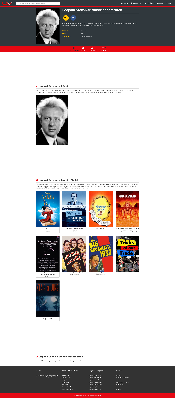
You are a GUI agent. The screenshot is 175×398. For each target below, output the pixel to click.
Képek (83, 49)
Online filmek (66, 375)
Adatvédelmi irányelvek (123, 377)
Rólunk (118, 375)
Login (169, 3)
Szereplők (65, 384)
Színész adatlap (74, 50)
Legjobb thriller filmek (95, 389)
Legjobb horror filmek (95, 384)
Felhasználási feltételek (122, 382)
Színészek (150, 3)
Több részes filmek (67, 389)
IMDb (65, 17)
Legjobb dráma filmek (95, 380)
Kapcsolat (118, 387)
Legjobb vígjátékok (94, 387)
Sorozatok (137, 3)
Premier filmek (66, 387)
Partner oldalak (120, 380)
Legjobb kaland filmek (95, 382)
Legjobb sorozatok (68, 380)
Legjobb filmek (66, 377)
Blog (161, 3)
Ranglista (118, 389)
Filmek (125, 3)
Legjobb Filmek (92, 49)
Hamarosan (65, 382)
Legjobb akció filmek (95, 375)
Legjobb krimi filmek (95, 377)
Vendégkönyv (120, 384)
